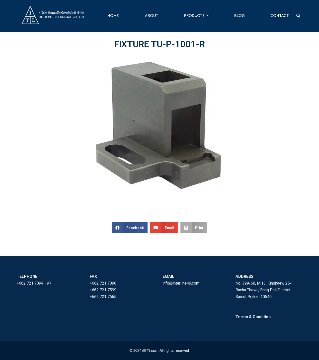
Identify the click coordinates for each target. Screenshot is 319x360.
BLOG (239, 15)
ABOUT (151, 15)
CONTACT (279, 15)
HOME (113, 15)
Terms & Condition (253, 316)
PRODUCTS (194, 15)
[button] (130, 227)
